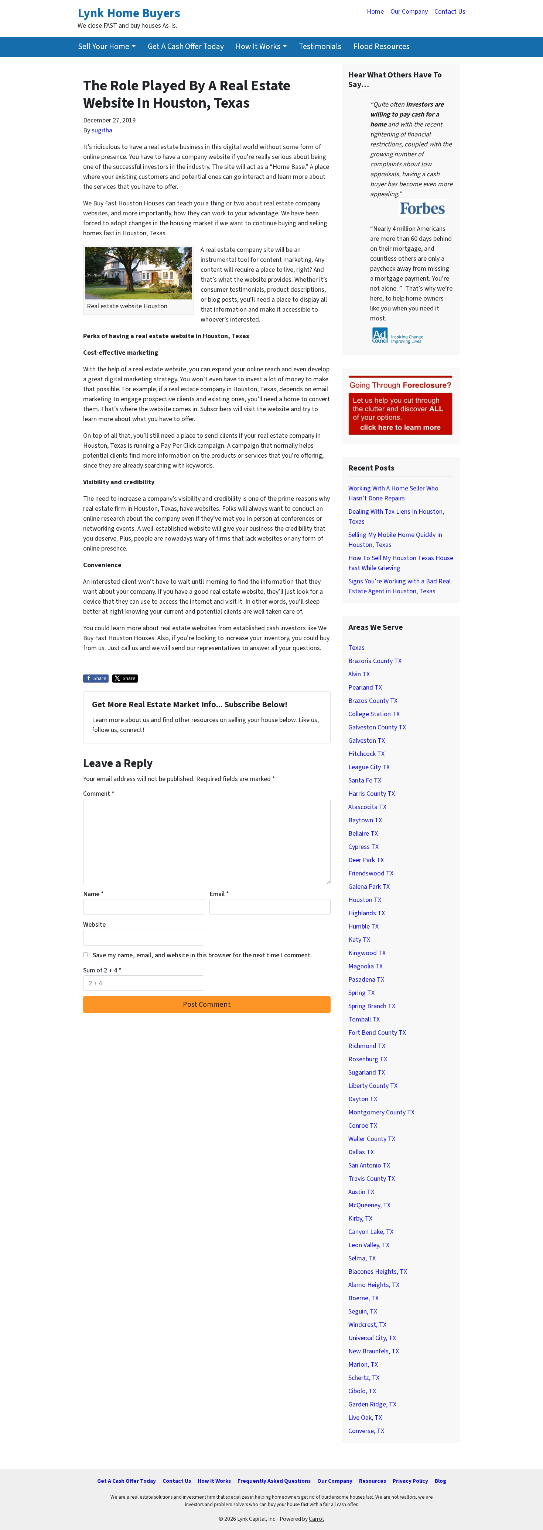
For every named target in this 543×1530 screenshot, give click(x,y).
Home (375, 11)
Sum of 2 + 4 (102, 970)
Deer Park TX (366, 860)
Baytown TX (365, 820)
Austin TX (361, 1192)
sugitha (102, 130)
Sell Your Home (103, 46)
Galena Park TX (369, 886)
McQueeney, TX (369, 1205)
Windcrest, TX (367, 1324)
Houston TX (364, 900)
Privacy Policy (410, 1481)
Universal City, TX (372, 1338)
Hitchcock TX (366, 754)
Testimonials (320, 46)
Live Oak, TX (365, 1417)
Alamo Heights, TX (373, 1285)
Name (93, 894)
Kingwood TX (367, 953)
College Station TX (374, 714)
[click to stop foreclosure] (400, 405)
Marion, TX (363, 1364)
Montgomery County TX (381, 1112)
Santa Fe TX (364, 780)
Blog (440, 1481)
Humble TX (363, 926)
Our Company (409, 11)
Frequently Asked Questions (274, 1481)
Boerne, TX (363, 1298)
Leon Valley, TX (368, 1245)
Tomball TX (364, 1019)
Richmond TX (366, 1046)
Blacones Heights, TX (377, 1271)
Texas (356, 647)
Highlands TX (366, 913)
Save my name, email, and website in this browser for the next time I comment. (202, 955)
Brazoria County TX (375, 661)
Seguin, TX (362, 1311)
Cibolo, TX (362, 1391)
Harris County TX (371, 793)
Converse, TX (366, 1431)
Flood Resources (382, 46)
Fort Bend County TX (377, 1032)
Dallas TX (361, 1152)
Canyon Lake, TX (370, 1231)
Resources (372, 1481)
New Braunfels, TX (373, 1351)
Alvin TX (359, 674)
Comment (99, 793)
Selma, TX (362, 1258)
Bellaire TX (363, 833)
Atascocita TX (367, 807)
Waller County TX (371, 1139)
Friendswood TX (370, 873)
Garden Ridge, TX (372, 1404)
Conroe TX (362, 1125)
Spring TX (361, 993)
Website (94, 924)
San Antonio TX (369, 1165)
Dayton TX (362, 1099)
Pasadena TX (366, 979)
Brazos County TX (372, 700)
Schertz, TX (363, 1377)
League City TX (369, 767)
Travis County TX (371, 1178)
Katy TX (359, 939)
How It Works (258, 46)
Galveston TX (366, 740)
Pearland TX (365, 687)
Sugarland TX (366, 1072)
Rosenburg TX (367, 1059)
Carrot (316, 1519)
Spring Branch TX (371, 1006)
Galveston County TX (377, 727)
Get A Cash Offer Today (186, 46)
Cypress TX (363, 846)
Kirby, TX (360, 1218)
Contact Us (449, 11)
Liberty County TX (372, 1085)
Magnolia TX (365, 966)
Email (219, 894)
